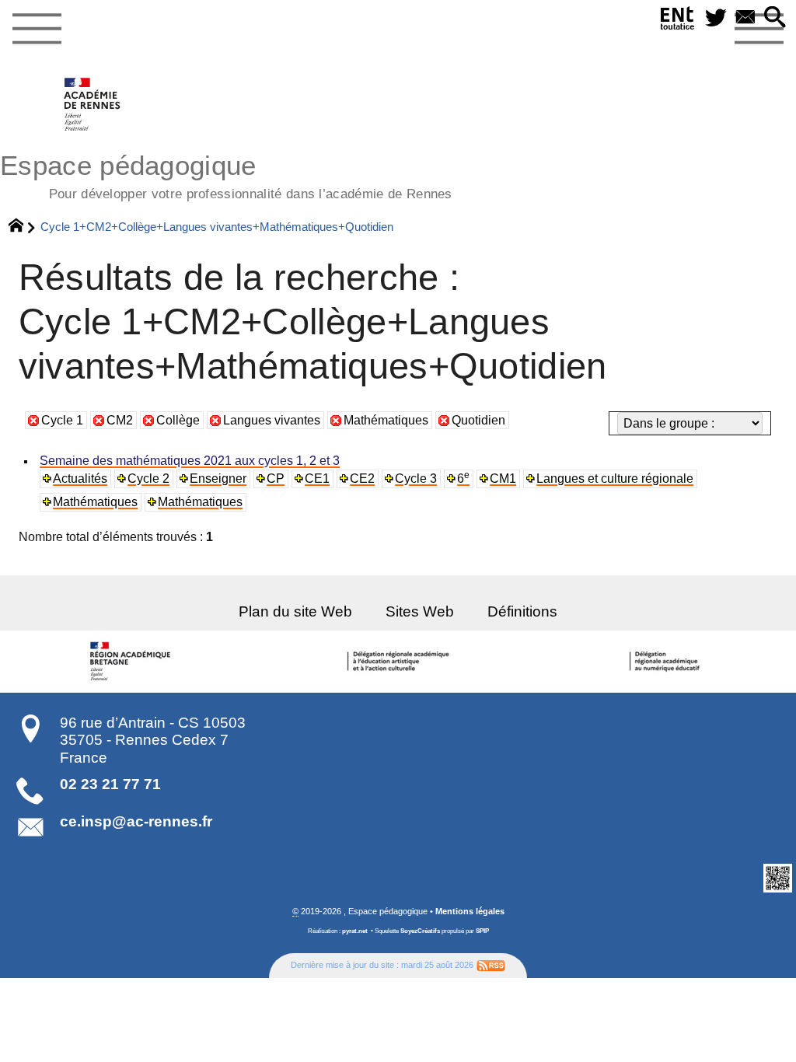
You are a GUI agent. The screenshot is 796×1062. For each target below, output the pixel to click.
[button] (775, 18)
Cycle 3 (416, 478)
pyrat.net (355, 931)
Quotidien (478, 420)
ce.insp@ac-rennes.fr (136, 821)
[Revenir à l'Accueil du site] (23, 227)
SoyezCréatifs (420, 931)
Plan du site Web (295, 611)
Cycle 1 (62, 420)
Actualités (80, 478)
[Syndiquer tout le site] (491, 964)
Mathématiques (386, 420)
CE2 (362, 478)
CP (276, 478)
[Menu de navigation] (36, 29)
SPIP (482, 931)
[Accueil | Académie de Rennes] (132, 662)
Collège (178, 420)
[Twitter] (716, 18)
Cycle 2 (148, 478)
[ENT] (678, 21)
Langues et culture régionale (614, 478)
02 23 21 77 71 (110, 784)
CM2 (119, 420)
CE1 (317, 478)
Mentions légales (469, 911)
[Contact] (745, 18)
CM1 (503, 478)
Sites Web (420, 611)
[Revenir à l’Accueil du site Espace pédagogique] (92, 104)
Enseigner (218, 478)
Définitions (522, 611)
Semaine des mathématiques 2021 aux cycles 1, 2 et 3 (190, 460)
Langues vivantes (271, 420)
